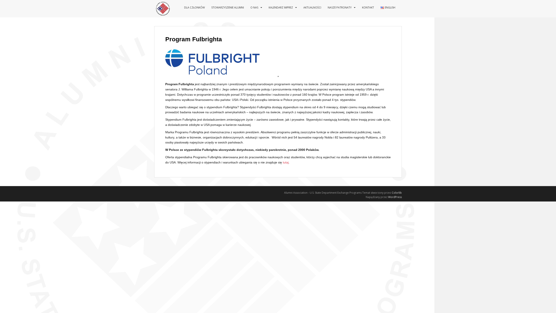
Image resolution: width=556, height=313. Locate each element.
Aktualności (312, 7)
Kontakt (368, 7)
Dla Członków (194, 7)
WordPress (395, 197)
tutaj (286, 162)
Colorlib (397, 193)
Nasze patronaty (340, 7)
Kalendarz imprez (281, 7)
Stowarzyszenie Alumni (227, 7)
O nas (254, 7)
